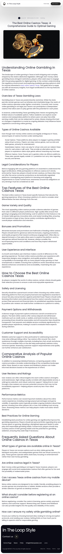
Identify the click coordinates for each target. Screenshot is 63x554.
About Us (42, 549)
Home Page (7, 543)
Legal (58, 549)
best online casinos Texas (30, 85)
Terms (54, 549)
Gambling (42, 18)
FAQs (21, 543)
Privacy (49, 549)
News (16, 543)
